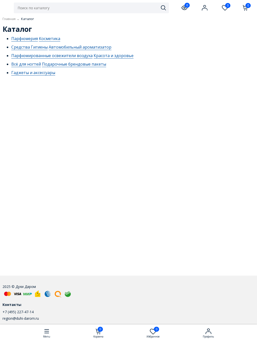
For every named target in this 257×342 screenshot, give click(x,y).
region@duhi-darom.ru (21, 318)
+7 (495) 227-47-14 (18, 311)
